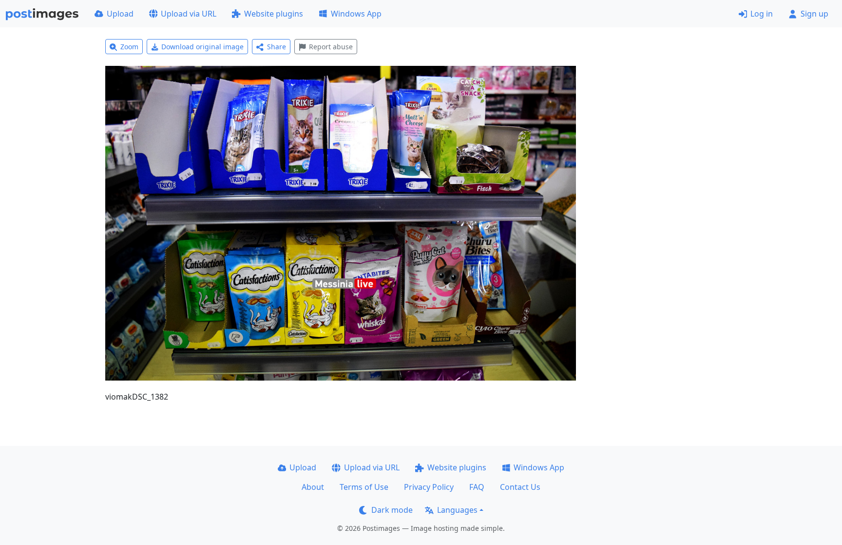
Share (276, 46)
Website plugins (273, 13)
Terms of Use (364, 487)
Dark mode (392, 510)
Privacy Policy (429, 487)
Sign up (814, 13)
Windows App (356, 13)
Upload (120, 13)
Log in (761, 13)
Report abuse (331, 46)
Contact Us (520, 487)
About (313, 487)
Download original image (202, 46)
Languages (457, 510)
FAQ (476, 487)
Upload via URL (188, 13)
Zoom (129, 46)
